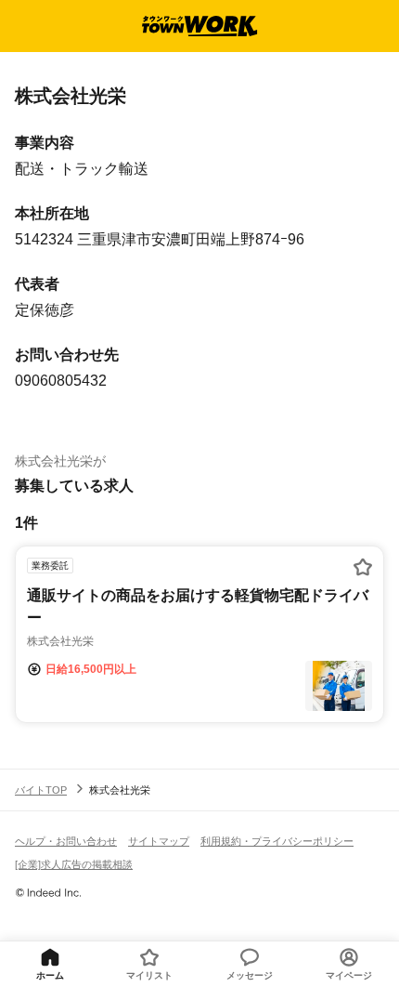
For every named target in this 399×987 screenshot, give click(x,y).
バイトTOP (41, 790)
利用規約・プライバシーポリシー (277, 841)
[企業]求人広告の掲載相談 (74, 864)
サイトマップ (158, 841)
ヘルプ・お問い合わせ (66, 841)
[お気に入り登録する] (362, 566)
